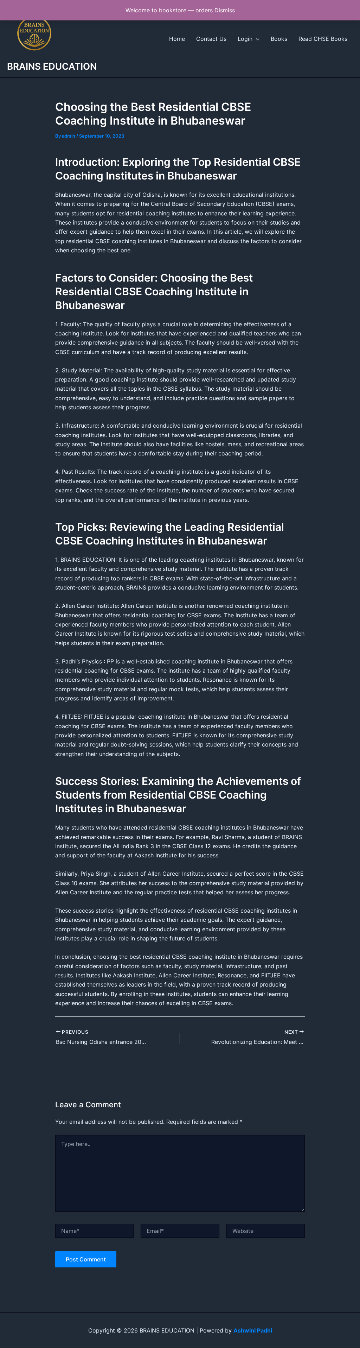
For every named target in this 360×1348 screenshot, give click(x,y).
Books (279, 38)
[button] (255, 39)
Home (177, 38)
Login (245, 38)
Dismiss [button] (224, 10)
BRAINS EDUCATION (52, 66)
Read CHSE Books (322, 38)
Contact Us (211, 38)
